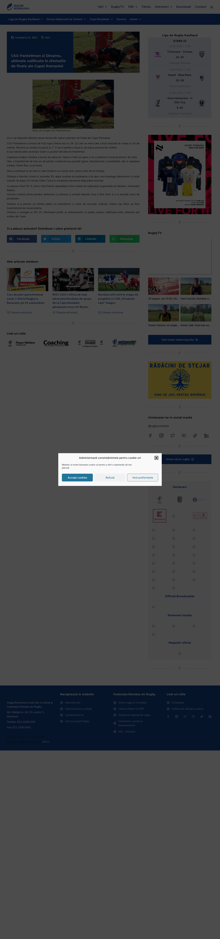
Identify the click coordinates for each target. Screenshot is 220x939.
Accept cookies (77, 477)
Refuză (110, 477)
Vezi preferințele (142, 477)
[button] (156, 458)
